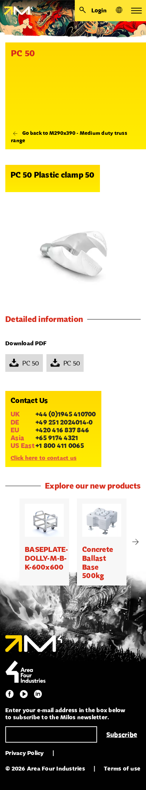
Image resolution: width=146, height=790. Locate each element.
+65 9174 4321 (56, 438)
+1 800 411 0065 (59, 445)
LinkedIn (38, 694)
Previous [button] (10, 542)
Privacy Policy (24, 753)
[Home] (16, 10)
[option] (44, 542)
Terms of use (122, 768)
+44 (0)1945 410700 (65, 414)
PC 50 (30, 363)
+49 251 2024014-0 (63, 422)
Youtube (23, 694)
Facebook (9, 694)
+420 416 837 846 (62, 430)
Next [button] (135, 542)
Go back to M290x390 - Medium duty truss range (69, 136)
